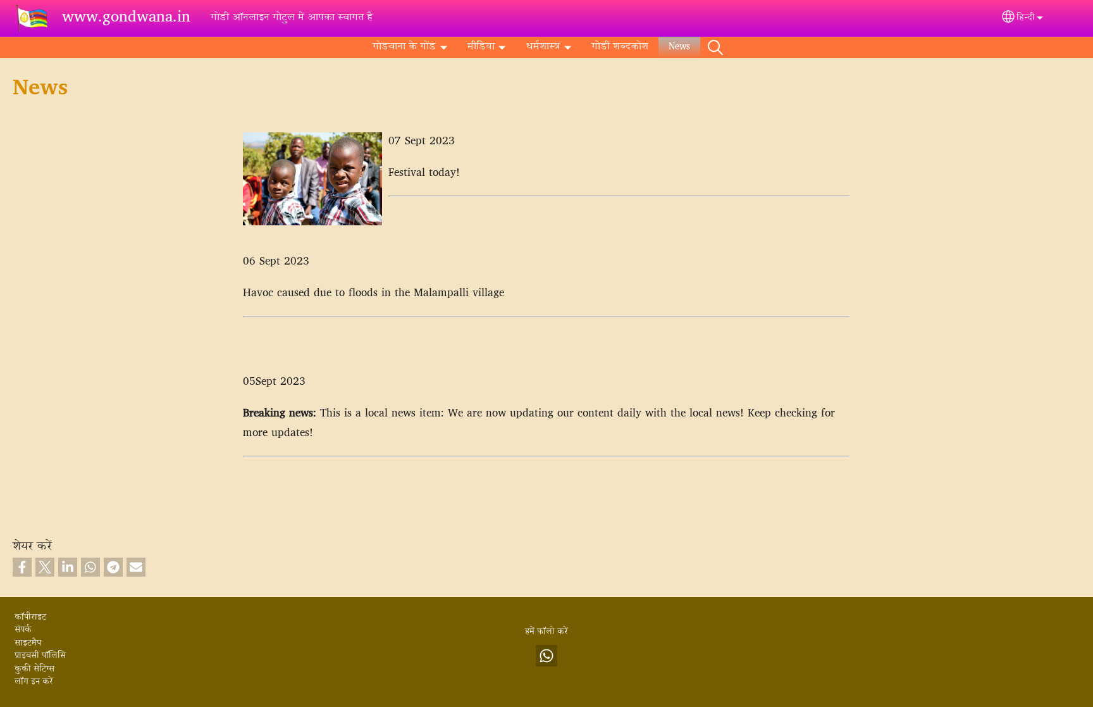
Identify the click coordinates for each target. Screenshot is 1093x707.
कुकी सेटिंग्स (34, 669)
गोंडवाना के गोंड (404, 47)
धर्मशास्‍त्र (543, 47)
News (679, 47)
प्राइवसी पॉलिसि (40, 656)
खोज (715, 47)
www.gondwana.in (126, 18)
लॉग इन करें (34, 682)
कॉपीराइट (30, 617)
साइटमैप (28, 643)
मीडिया (481, 47)
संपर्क (23, 630)
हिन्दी (1025, 18)
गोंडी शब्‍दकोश (619, 47)
